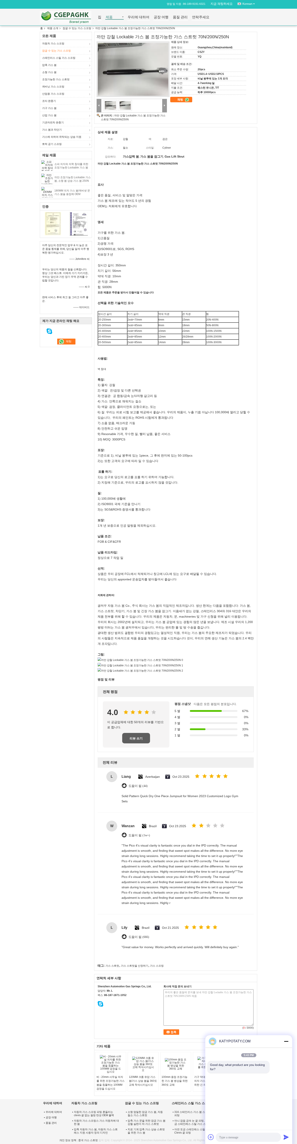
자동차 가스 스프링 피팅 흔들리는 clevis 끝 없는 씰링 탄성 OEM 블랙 (94, 1113)
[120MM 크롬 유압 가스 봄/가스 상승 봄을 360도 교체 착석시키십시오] (143, 1064)
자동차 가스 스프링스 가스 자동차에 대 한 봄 (96, 1122)
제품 (109, 17)
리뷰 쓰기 (136, 738)
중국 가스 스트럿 (88, 1140)
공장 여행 (161, 17)
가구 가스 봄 (49, 108)
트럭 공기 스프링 (52, 144)
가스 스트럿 (112, 965)
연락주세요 (200, 17)
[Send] (286, 1137)
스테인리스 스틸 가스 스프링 (58, 57)
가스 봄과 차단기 (52, 129)
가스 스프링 (157, 965)
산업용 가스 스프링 (53, 93)
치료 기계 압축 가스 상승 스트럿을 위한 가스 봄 (146, 1131)
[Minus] (286, 1041)
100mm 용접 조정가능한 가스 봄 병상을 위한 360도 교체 (175, 1080)
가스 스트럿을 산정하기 (134, 965)
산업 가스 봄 (49, 115)
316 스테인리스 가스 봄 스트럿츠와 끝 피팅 (196, 1113)
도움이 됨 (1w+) (139, 835)
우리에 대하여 (138, 17)
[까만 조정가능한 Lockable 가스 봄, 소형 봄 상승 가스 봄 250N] (47, 178)
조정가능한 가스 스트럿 (56, 79)
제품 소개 (52, 28)
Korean (247, 3)
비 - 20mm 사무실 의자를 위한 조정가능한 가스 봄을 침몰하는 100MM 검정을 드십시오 (111, 1082)
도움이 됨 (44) (138, 786)
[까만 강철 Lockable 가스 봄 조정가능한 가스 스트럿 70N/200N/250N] (133, 69)
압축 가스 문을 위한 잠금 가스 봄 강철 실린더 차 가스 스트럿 (146, 1122)
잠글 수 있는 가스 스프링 (77, 28)
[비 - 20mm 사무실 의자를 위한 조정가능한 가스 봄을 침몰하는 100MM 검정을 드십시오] (110, 1064)
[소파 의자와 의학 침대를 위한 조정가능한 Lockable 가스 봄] (47, 165)
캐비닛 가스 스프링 (53, 86)
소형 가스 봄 (49, 72)
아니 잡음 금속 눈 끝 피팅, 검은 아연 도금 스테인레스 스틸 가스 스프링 (196, 1122)
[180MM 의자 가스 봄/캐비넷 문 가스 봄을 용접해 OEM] (47, 191)
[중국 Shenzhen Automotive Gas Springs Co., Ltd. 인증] (53, 223)
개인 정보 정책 (67, 1140)
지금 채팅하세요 (221, 3)
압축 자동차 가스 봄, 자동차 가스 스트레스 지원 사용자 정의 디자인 (96, 1131)
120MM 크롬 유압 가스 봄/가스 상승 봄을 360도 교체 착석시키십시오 (143, 1080)
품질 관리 (180, 17)
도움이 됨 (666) (138, 937)
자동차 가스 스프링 (53, 43)
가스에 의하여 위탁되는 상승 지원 (61, 136)
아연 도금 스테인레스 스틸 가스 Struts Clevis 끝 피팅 (196, 1131)
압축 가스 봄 (49, 65)
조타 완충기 (49, 100)
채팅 (180, 99)
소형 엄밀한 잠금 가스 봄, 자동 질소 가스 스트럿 (145, 1113)
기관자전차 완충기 (53, 122)
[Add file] (211, 1137)
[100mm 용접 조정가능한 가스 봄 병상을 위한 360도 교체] (175, 1064)
